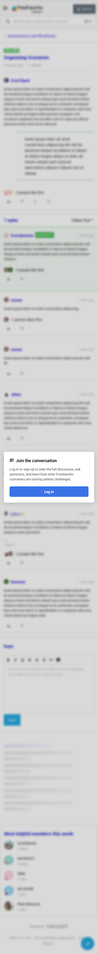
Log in (49, 491)
